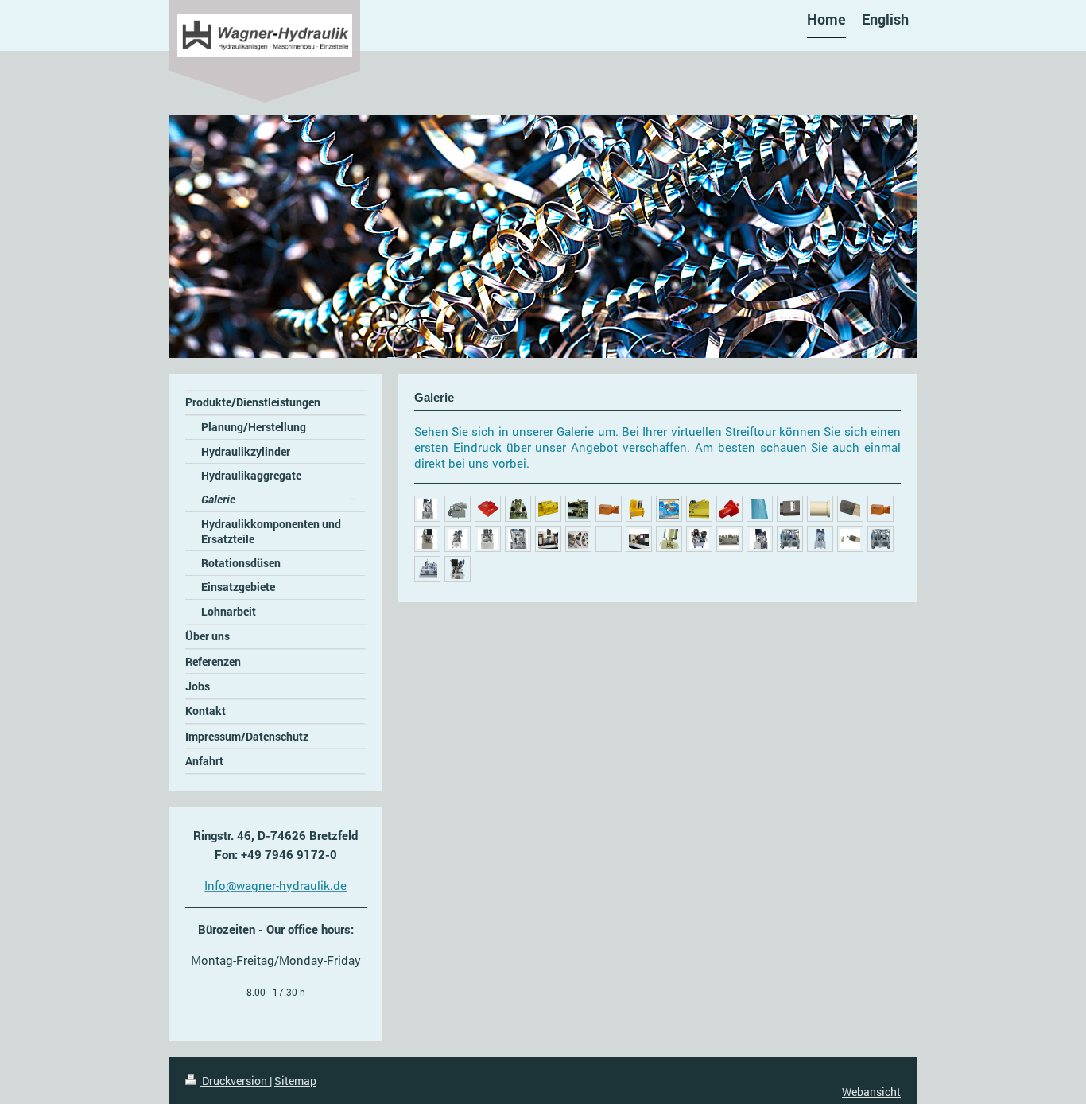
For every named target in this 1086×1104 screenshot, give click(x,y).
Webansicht (871, 1091)
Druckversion (235, 1080)
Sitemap (295, 1080)
